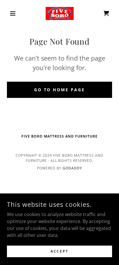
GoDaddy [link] (72, 168)
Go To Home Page (59, 89)
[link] (60, 13)
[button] (15, 13)
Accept (59, 251)
